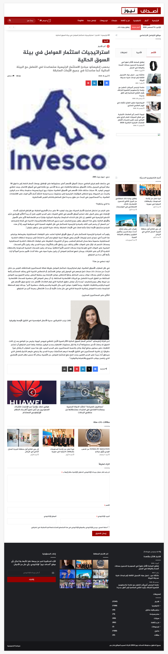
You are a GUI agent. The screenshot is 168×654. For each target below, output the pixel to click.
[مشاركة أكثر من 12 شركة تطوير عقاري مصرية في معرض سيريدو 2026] (67, 583)
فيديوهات (104, 20)
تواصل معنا (91, 20)
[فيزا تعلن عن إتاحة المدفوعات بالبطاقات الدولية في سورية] (58, 438)
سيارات (156, 618)
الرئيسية (155, 20)
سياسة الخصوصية (13, 646)
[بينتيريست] (88, 83)
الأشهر (153, 52)
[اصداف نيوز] (141, 10)
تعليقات (123, 52)
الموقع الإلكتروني (50, 516)
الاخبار (97, 35)
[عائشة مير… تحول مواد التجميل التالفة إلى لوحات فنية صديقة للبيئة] (153, 78)
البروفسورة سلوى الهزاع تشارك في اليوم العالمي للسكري (130, 104)
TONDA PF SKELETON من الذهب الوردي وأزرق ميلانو (95, 450)
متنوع (157, 631)
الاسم (107, 505)
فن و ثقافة (125, 20)
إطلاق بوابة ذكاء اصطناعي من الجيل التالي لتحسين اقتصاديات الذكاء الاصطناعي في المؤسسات (94, 27)
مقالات (156, 635)
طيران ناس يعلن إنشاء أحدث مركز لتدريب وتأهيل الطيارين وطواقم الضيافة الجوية (127, 233)
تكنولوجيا (137, 20)
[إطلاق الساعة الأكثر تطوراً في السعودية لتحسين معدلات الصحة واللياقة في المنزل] (153, 66)
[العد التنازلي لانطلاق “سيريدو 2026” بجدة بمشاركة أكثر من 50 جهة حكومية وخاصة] (100, 583)
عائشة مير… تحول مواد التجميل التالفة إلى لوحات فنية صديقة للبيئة (132, 77)
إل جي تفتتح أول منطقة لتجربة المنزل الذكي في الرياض (23, 450)
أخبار (146, 20)
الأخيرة (139, 52)
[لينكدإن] (94, 83)
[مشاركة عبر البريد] (70, 369)
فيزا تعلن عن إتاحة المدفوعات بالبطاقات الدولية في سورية (62, 450)
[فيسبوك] (106, 83)
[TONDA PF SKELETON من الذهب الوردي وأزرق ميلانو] (94, 438)
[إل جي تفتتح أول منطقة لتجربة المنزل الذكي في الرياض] (23, 438)
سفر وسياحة (154, 614)
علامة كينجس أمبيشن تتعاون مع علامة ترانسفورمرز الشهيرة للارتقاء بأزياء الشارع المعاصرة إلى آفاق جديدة (130, 91)
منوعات (114, 20)
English (81, 20)
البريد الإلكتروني (103, 516)
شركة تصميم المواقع (123, 645)
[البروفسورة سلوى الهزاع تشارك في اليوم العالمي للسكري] (153, 106)
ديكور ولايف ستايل (152, 610)
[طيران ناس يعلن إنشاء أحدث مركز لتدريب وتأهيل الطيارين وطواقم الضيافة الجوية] (126, 220)
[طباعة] (64, 369)
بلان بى (112, 645)
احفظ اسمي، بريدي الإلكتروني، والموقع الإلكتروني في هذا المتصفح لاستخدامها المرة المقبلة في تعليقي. (69, 527)
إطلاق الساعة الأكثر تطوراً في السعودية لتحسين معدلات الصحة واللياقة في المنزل (131, 65)
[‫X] (100, 83)
